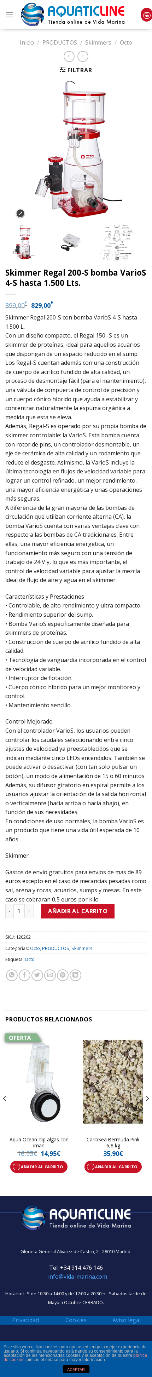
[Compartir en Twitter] (37, 975)
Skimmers (98, 42)
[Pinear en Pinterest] (63, 975)
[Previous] (4, 1112)
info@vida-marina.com (77, 1276)
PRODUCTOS (59, 42)
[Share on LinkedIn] (75, 975)
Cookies (76, 1320)
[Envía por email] (50, 975)
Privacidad (25, 1320)
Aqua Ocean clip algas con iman (39, 1142)
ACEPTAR (76, 1369)
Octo (126, 42)
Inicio (27, 42)
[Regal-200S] (28, 242)
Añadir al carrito (77, 911)
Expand (20, 213)
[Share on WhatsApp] (12, 975)
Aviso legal (126, 1320)
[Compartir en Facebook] (24, 975)
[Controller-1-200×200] (75, 242)
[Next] (147, 1112)
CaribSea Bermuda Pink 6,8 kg (113, 1142)
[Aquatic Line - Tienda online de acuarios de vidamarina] (73, 14)
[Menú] (9, 14)
